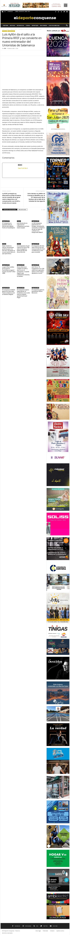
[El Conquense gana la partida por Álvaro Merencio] (38, 283)
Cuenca (28, 25)
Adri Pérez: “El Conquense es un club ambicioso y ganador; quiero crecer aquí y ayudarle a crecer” (38, 270)
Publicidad (45, 930)
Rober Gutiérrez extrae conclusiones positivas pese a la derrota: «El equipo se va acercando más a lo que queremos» (8, 249)
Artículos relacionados (10, 209)
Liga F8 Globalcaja (54, 25)
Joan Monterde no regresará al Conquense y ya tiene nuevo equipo (23, 225)
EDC (5, 48)
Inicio (3, 29)
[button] (67, 25)
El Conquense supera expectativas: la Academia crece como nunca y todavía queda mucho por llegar (23, 293)
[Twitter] (64, 12)
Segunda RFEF (14, 29)
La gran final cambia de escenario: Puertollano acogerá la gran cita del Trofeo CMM (8, 270)
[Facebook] (56, 12)
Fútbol (7, 29)
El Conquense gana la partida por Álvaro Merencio (38, 291)
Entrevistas (20, 25)
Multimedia (43, 25)
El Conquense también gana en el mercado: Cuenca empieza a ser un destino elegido (8, 292)
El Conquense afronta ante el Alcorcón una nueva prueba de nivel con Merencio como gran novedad (38, 249)
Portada (5, 25)
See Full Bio (22, 168)
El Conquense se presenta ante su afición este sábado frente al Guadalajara (8, 225)
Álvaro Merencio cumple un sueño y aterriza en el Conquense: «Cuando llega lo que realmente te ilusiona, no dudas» (23, 271)
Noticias (12, 25)
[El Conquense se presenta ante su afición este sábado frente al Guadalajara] (8, 217)
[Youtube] (67, 12)
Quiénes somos (60, 930)
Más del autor (22, 209)
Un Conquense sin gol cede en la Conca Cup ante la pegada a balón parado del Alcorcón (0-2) (23, 249)
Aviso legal (38, 930)
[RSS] (61, 12)
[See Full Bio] (27, 168)
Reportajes (35, 25)
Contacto (52, 930)
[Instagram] (58, 12)
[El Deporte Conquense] (35, 18)
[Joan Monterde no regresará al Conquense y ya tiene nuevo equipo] (23, 217)
